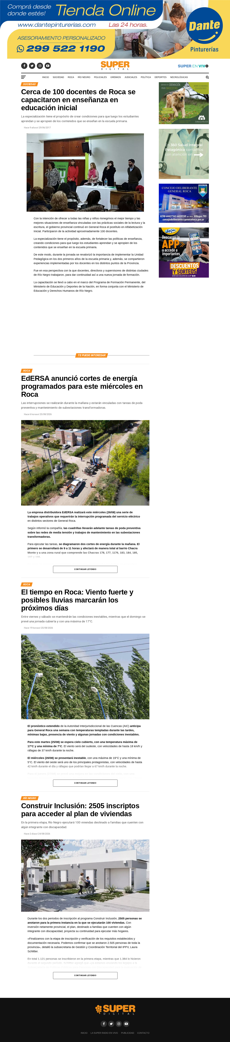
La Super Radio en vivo (104, 1033)
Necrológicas (179, 77)
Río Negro (84, 77)
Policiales (100, 77)
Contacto (143, 1033)
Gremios (115, 77)
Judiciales (131, 77)
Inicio (45, 77)
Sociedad (58, 77)
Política (146, 77)
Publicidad (127, 1033)
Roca (71, 77)
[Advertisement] (91, 327)
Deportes (160, 77)
